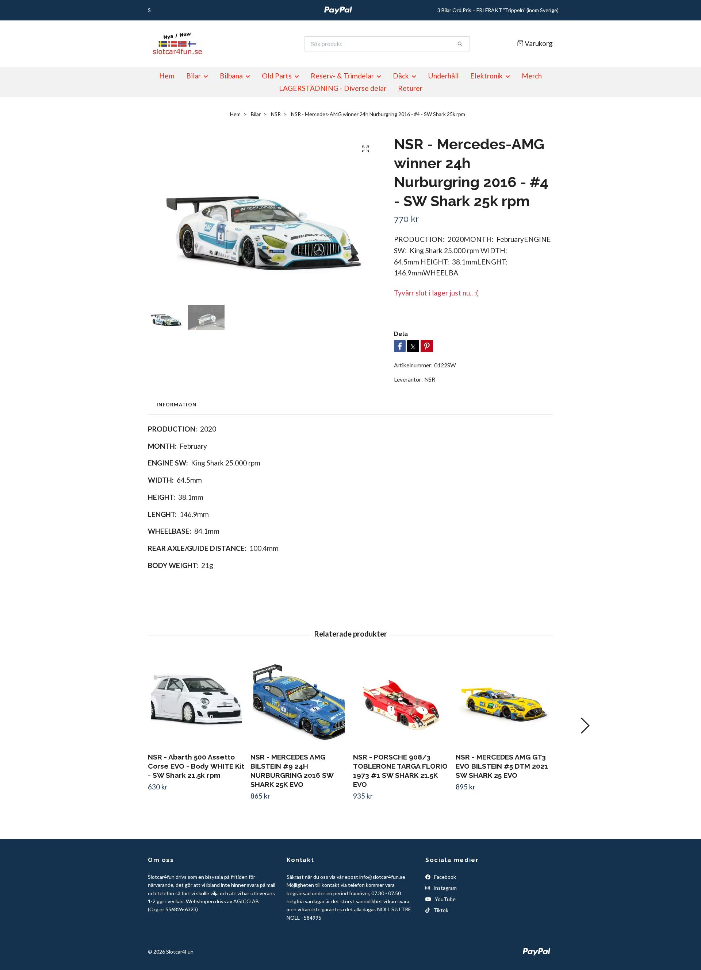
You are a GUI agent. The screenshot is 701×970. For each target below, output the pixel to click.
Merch (532, 76)
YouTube (445, 899)
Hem (167, 76)
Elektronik (486, 76)
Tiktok (440, 910)
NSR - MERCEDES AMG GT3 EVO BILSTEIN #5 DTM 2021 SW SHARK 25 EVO (502, 766)
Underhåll (443, 76)
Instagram (444, 888)
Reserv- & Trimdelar (342, 76)
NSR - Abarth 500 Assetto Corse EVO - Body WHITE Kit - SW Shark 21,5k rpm (196, 766)
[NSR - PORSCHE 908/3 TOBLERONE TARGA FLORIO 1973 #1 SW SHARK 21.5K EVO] (401, 701)
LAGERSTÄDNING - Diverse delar (332, 88)
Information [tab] (176, 404)
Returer (410, 88)
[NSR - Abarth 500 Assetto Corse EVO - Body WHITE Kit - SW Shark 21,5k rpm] (196, 701)
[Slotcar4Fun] (249, 43)
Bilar (193, 76)
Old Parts (277, 76)
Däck (401, 76)
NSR (276, 114)
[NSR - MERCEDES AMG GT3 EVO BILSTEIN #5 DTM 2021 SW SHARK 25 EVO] (504, 701)
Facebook (444, 877)
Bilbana (231, 76)
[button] (585, 726)
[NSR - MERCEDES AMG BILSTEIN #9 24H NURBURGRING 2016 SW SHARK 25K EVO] (299, 701)
